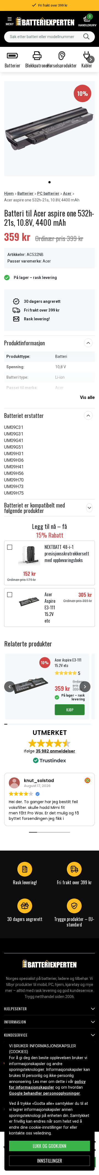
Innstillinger (49, 1160)
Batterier (25, 193)
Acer (67, 193)
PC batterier (48, 193)
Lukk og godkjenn (49, 1146)
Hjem (9, 193)
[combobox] (49, 36)
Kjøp (69, 709)
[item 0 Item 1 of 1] (49, 128)
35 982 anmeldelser (55, 751)
